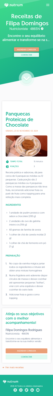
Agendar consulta (26, 49)
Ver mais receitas (14, 367)
